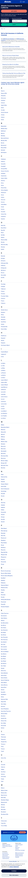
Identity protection (19, 855)
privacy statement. (14, 866)
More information (14, 875)
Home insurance (5, 854)
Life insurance (5, 855)
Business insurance (19, 854)
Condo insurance (5, 858)
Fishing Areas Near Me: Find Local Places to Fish (13, 73)
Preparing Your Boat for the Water (10, 64)
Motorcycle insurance (19, 852)
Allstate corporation (6, 844)
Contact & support (19, 844)
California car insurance (8, 38)
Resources (17, 847)
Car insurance (5, 852)
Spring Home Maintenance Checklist (11, 46)
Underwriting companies (7, 846)
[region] (14, 870)
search (14, 24)
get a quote (18, 11)
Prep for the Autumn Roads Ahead (10, 55)
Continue (14, 871)
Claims (16, 846)
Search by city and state (17, 18)
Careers (3, 847)
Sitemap (17, 848)
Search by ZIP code (5, 18)
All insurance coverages (20, 850)
